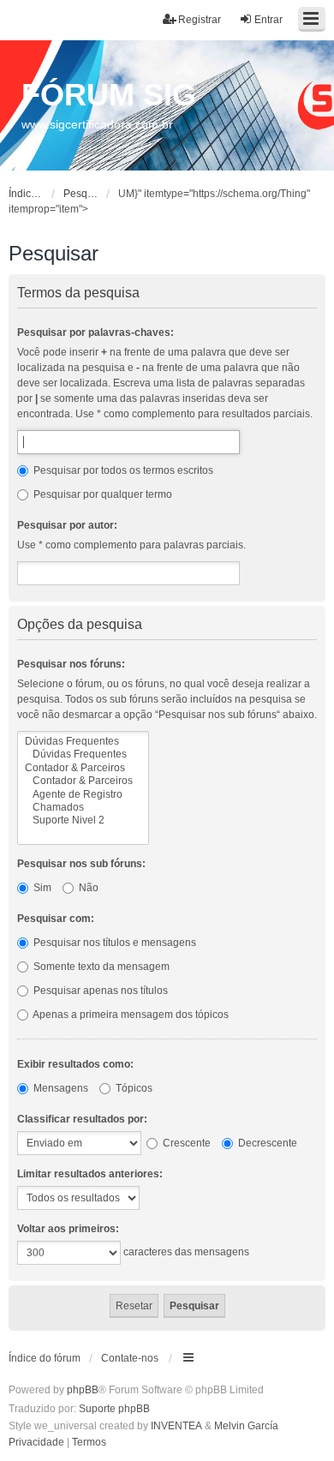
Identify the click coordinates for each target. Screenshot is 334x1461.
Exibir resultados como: (75, 1064)
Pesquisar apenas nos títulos (99, 991)
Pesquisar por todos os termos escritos (122, 470)
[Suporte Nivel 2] (83, 820)
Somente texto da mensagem (100, 967)
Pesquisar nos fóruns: (71, 664)
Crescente (185, 1143)
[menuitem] (36, 1443)
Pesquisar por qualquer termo (101, 494)
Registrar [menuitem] (199, 20)
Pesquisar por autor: (67, 525)
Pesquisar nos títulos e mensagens (113, 943)
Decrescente (266, 1143)
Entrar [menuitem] (268, 20)
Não (87, 888)
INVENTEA (176, 1426)
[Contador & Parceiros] (83, 768)
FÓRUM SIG (108, 94)
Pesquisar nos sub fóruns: (81, 864)
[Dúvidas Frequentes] (83, 741)
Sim (41, 888)
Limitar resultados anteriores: (90, 1174)
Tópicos (132, 1088)
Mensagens (59, 1088)
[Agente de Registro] (83, 794)
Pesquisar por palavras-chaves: (95, 332)
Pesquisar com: (55, 919)
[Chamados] (83, 807)
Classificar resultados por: (82, 1119)
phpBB (82, 1390)
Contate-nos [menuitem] (129, 1358)
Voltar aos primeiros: (68, 1229)
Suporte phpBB (114, 1409)
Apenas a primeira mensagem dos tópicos (130, 1015)
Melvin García (246, 1426)
